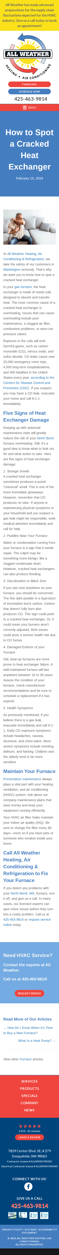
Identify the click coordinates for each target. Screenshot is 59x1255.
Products (29, 1088)
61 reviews (34, 1131)
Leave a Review (29, 1137)
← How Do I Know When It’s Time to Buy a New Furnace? (28, 1030)
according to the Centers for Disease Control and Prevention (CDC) (28, 383)
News (29, 1110)
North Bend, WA (22, 893)
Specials (29, 1096)
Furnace (26, 1059)
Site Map (30, 1229)
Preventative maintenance (22, 779)
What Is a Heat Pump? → (37, 1040)
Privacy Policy (12, 1229)
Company (29, 1103)
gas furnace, (23, 287)
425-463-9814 (13, 919)
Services (29, 1081)
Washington (11, 269)
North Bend (45, 438)
